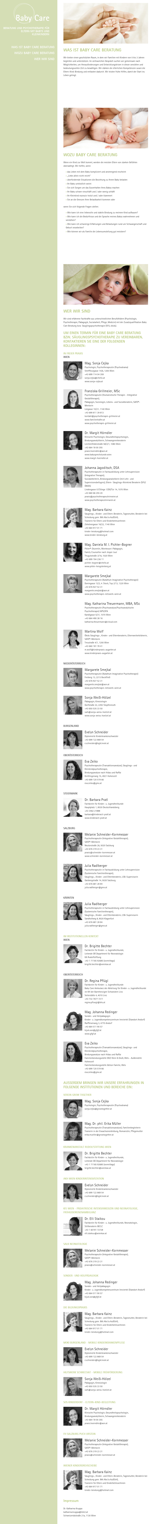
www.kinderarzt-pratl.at (96, 818)
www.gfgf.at (90, 1034)
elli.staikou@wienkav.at (96, 1233)
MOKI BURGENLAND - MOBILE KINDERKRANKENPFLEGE (94, 1343)
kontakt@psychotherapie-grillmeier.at (102, 416)
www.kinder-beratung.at (96, 535)
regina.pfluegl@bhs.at (95, 1002)
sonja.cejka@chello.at (95, 378)
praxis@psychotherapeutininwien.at (101, 497)
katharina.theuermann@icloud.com (101, 622)
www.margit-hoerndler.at (96, 458)
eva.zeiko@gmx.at (93, 783)
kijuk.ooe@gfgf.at (93, 1030)
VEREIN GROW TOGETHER (77, 1095)
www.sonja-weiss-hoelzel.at (98, 716)
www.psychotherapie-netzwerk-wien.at (103, 594)
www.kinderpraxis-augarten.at (99, 653)
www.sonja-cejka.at (94, 381)
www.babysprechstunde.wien (98, 455)
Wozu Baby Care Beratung (34, 53)
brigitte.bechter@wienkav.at (98, 964)
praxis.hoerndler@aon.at (96, 451)
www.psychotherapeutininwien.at (100, 500)
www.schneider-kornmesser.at (99, 856)
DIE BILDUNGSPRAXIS (75, 1307)
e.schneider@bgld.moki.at (97, 743)
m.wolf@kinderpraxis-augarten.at (100, 650)
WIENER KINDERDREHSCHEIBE (80, 1466)
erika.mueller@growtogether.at (99, 1135)
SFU (108, 326)
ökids (113, 326)
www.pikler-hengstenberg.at (98, 566)
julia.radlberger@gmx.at (96, 887)
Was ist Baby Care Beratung (32, 47)
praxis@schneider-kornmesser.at (100, 853)
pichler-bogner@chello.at (97, 563)
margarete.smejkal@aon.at (97, 590)
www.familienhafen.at (95, 420)
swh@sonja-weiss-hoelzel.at (98, 712)
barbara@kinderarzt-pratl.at (98, 814)
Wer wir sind (44, 59)
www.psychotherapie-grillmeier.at (100, 423)
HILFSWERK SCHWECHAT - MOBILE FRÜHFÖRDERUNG (92, 1372)
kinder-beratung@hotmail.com (99, 531)
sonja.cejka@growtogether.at (98, 1109)
